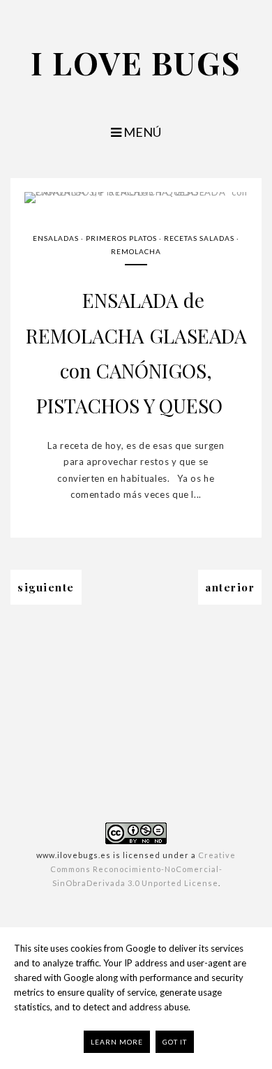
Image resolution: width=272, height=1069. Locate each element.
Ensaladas (56, 238)
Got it (175, 1042)
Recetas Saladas (199, 238)
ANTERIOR (230, 587)
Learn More (117, 1042)
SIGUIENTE (46, 587)
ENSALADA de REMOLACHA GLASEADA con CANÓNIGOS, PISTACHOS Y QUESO (136, 352)
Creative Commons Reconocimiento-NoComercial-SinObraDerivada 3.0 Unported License (143, 868)
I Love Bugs (136, 62)
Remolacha (136, 251)
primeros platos (121, 238)
